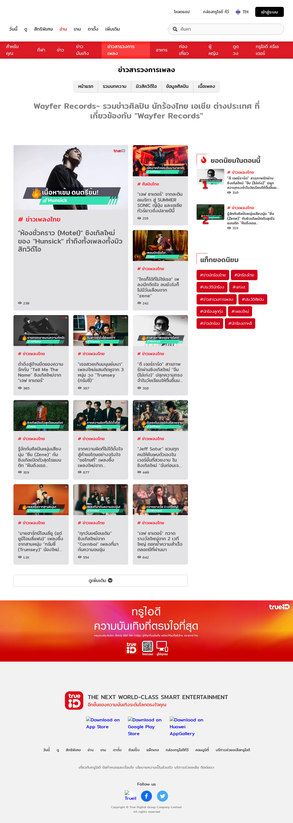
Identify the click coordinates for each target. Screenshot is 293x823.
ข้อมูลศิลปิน (177, 86)
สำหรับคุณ (12, 50)
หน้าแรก (85, 86)
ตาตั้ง (93, 29)
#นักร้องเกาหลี (240, 323)
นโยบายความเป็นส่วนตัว (154, 767)
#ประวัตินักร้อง (212, 287)
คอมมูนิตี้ (202, 750)
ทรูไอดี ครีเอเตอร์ (267, 50)
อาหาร (161, 50)
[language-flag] (238, 12)
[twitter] (162, 796)
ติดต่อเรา (207, 767)
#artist (239, 287)
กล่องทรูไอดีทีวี (177, 750)
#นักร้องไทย (244, 275)
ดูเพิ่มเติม (97, 580)
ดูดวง (236, 50)
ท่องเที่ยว (184, 50)
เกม (77, 29)
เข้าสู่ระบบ (269, 12)
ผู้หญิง (213, 50)
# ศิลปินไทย (148, 184)
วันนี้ (13, 29)
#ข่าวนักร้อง (210, 323)
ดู (25, 29)
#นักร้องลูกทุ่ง (211, 311)
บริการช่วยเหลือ (186, 767)
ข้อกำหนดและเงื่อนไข (118, 767)
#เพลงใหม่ (240, 311)
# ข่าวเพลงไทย (39, 219)
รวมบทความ (114, 86)
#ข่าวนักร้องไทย (213, 275)
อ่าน (63, 29)
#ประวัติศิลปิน (253, 299)
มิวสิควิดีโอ (146, 86)
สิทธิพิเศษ (43, 29)
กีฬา (41, 50)
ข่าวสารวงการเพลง (121, 50)
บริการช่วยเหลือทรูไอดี (233, 750)
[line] (130, 796)
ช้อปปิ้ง (134, 750)
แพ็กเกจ (152, 750)
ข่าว (60, 50)
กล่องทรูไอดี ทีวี (216, 12)
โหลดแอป (182, 12)
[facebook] (146, 796)
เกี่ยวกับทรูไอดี (90, 767)
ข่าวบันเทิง (82, 50)
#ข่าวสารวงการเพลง (216, 299)
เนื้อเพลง (206, 86)
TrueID (26, 12)
